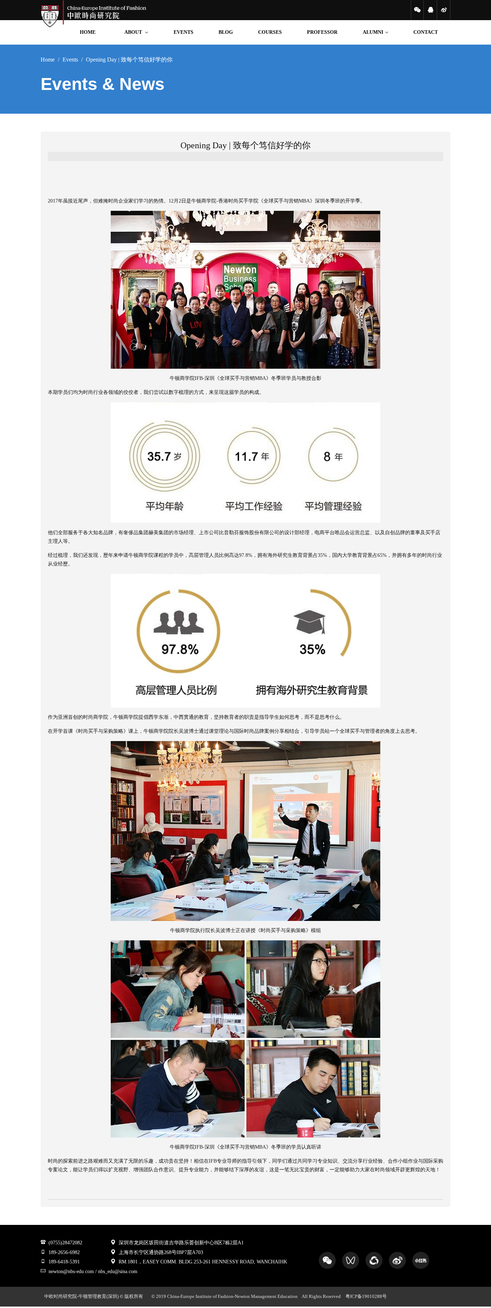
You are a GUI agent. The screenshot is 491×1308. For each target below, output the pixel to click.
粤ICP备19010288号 (366, 1296)
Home (48, 59)
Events (70, 59)
